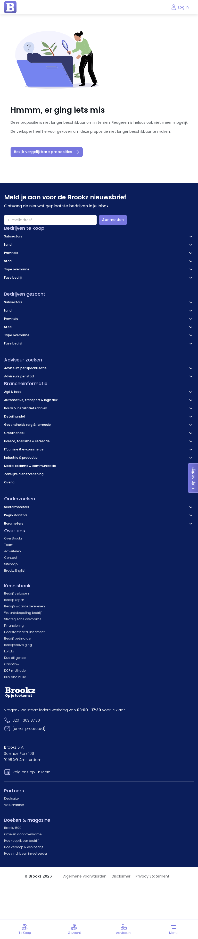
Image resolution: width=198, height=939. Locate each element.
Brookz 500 (12, 828)
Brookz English (15, 570)
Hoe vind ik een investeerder (25, 853)
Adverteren (12, 551)
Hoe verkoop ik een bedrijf (23, 847)
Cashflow (11, 664)
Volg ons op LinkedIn (31, 772)
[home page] (10, 7)
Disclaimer (121, 876)
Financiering (14, 625)
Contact (10, 557)
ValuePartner (14, 805)
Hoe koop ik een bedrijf (21, 840)
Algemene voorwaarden (84, 876)
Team (8, 545)
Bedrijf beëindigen (18, 638)
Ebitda (9, 651)
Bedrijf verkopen (16, 593)
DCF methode (15, 670)
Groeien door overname (23, 834)
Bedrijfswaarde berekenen (24, 606)
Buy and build (15, 677)
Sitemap (11, 564)
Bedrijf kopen (14, 600)
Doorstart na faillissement (24, 632)
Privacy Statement (152, 876)
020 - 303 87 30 (26, 720)
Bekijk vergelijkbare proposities (43, 151)
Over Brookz (13, 538)
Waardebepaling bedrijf (23, 612)
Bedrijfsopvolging (18, 645)
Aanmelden (113, 219)
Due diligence (15, 657)
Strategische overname (22, 619)
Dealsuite (11, 798)
